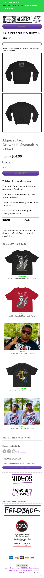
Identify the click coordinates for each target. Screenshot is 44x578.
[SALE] (22, 72)
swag (5, 38)
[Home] (22, 21)
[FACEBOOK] (9, 451)
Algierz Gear (13, 33)
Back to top (22, 565)
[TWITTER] (4, 451)
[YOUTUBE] (14, 451)
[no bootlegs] (22, 533)
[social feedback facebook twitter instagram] (22, 510)
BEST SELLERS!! (15, 48)
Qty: (4, 167)
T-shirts (31, 33)
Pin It (27, 220)
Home (4, 48)
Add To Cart (20, 173)
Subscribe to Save (22, 467)
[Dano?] (22, 495)
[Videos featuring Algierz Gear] (22, 479)
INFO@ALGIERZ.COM (12, 6)
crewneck (28, 233)
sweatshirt (7, 236)
